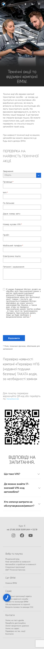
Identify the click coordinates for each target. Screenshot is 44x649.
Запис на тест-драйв (14, 620)
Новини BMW (11, 583)
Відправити (14, 338)
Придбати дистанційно (15, 623)
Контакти (9, 634)
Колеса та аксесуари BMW (16, 601)
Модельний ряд (12, 559)
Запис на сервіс (12, 628)
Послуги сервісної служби (16, 599)
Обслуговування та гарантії (17, 604)
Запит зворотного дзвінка (17, 626)
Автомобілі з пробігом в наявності (20, 564)
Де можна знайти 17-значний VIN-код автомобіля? (16, 487)
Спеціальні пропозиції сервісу (18, 596)
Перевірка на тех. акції (15, 631)
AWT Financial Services (15, 570)
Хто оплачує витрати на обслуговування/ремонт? (19, 503)
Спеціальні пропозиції (15, 567)
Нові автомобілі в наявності (17, 561)
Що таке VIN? (12, 474)
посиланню (12, 398)
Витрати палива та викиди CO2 (19, 607)
